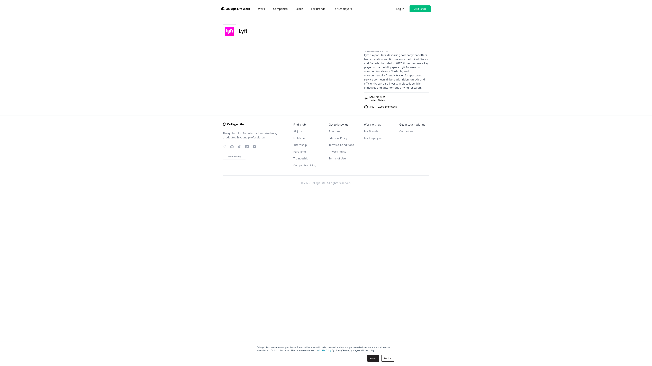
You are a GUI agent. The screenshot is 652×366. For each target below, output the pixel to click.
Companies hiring (304, 165)
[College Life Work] (235, 9)
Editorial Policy (338, 138)
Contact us (406, 131)
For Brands (318, 9)
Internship (300, 145)
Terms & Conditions (341, 145)
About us (334, 131)
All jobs (298, 131)
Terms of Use (337, 158)
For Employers (342, 9)
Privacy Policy (337, 152)
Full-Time (299, 138)
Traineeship (300, 158)
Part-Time (299, 152)
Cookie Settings (234, 156)
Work (261, 9)
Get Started (420, 8)
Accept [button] (373, 358)
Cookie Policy (324, 350)
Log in (400, 9)
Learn (299, 9)
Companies (280, 9)
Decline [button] (387, 358)
